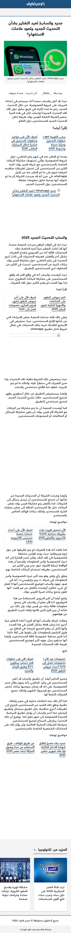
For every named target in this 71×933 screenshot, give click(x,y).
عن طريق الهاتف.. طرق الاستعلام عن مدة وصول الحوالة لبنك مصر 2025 (20, 747)
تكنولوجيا (45, 849)
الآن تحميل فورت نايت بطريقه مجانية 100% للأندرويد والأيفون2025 (52, 533)
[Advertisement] (35, 455)
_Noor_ (46, 93)
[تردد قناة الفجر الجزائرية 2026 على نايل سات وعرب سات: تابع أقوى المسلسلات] (50, 884)
